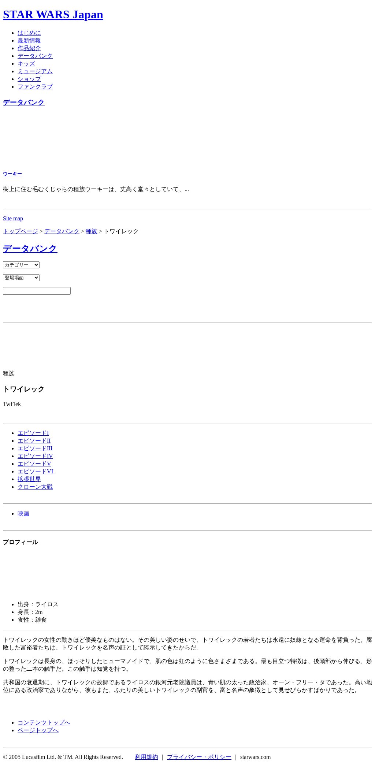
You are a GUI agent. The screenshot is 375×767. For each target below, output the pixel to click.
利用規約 (146, 757)
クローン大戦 (35, 487)
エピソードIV (35, 456)
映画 (23, 513)
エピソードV (34, 464)
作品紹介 (29, 48)
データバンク (35, 56)
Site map (13, 218)
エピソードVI (35, 471)
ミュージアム (35, 71)
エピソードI (33, 433)
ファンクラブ (35, 86)
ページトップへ (38, 730)
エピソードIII (35, 448)
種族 (91, 231)
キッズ (26, 63)
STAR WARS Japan (53, 14)
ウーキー (12, 173)
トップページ (20, 231)
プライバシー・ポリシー (199, 757)
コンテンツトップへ (44, 722)
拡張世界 (29, 479)
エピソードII (34, 441)
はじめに (29, 33)
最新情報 (29, 40)
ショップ (29, 79)
